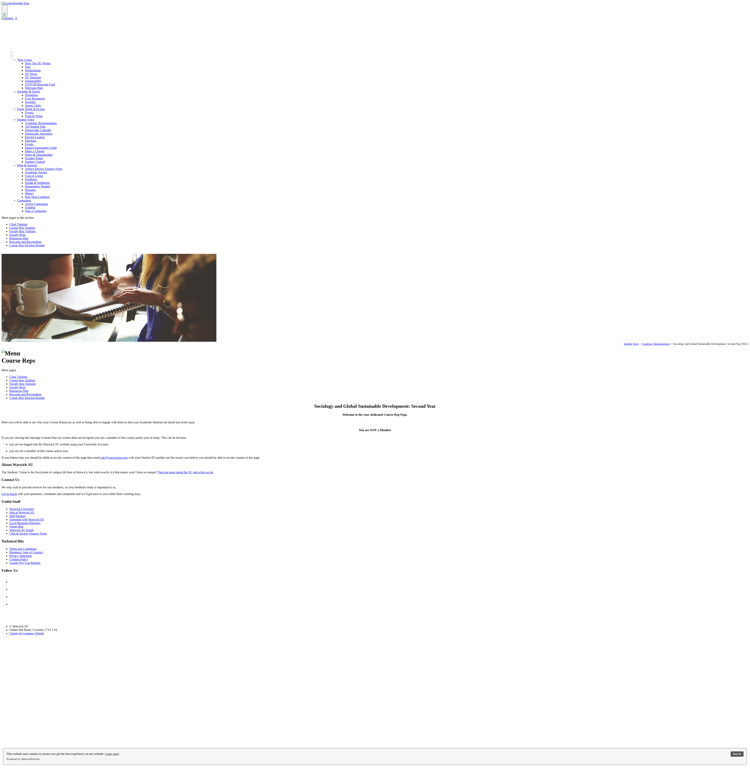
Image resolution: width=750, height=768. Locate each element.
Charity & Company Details (26, 633)
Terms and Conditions (23, 548)
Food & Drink (34, 116)
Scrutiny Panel (34, 158)
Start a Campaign (35, 211)
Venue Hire (16, 526)
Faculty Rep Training (22, 231)
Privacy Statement (20, 555)
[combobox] (375, 11)
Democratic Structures (38, 133)
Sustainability (33, 81)
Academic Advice (36, 172)
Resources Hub (18, 238)
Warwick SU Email (21, 530)
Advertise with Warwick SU (26, 519)
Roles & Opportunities (39, 154)
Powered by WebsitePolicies (23, 759)
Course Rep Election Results (27, 245)
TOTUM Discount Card (40, 84)
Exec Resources (35, 98)
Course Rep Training (22, 227)
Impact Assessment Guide (41, 147)
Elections (30, 140)
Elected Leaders (35, 137)
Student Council (35, 161)
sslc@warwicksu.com (114, 457)
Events (29, 112)
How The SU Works (38, 63)
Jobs (27, 67)
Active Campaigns (36, 204)
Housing (30, 190)
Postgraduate (33, 70)
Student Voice (631, 344)
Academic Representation (41, 123)
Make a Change (35, 151)
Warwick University (21, 509)
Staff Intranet (17, 516)
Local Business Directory (25, 523)
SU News (31, 74)
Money (29, 193)
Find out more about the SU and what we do (185, 472)
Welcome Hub (34, 88)
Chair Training (18, 224)
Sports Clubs (33, 105)
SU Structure (33, 77)
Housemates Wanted (37, 186)
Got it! (737, 754)
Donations (31, 95)
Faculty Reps (17, 234)
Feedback (31, 179)
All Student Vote (35, 126)
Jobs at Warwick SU (22, 512)
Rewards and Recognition (25, 242)
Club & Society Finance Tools (28, 533)
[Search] (5, 11)
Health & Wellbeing (37, 183)
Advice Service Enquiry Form (43, 168)
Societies (30, 102)
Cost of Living (34, 176)
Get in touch (9, 494)
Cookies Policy (18, 559)
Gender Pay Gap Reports (24, 563)
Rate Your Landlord (37, 197)
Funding (30, 207)
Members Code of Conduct (26, 552)
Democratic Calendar (38, 130)
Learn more (112, 754)
